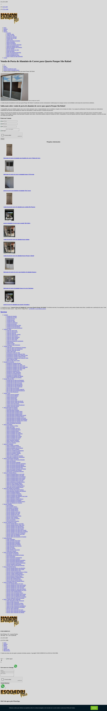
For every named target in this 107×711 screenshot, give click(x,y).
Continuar (94, 707)
